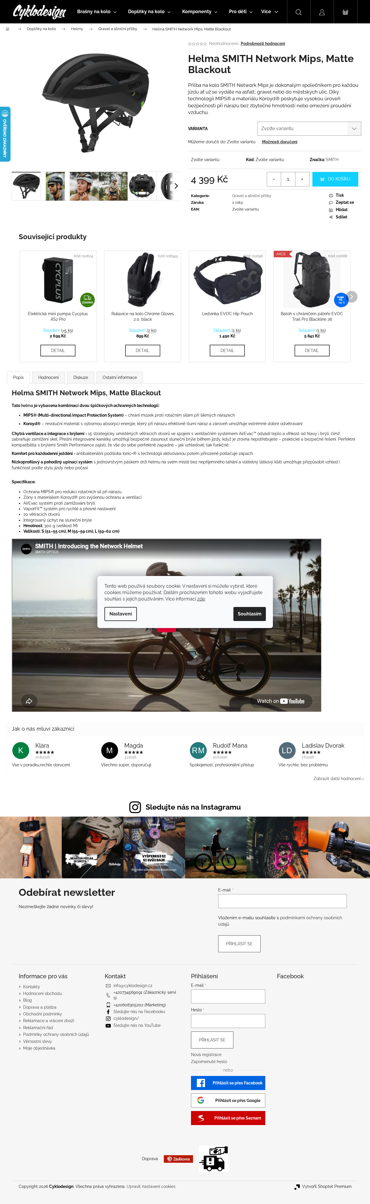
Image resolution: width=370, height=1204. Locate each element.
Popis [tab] (18, 377)
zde (201, 599)
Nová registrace (206, 1054)
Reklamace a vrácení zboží (48, 1020)
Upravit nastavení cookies (151, 1186)
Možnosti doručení (279, 141)
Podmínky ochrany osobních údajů (56, 1034)
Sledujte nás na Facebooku (139, 1011)
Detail (58, 350)
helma (27, 405)
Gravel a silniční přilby (251, 196)
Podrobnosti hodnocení (263, 43)
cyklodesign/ (126, 1018)
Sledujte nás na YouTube (137, 1025)
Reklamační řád (38, 1027)
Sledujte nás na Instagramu (193, 807)
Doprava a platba (39, 1007)
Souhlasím (249, 614)
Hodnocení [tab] (48, 377)
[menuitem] (96, 11)
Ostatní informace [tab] (120, 377)
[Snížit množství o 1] (274, 179)
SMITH (332, 159)
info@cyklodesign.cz (132, 985)
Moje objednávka (39, 1048)
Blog (27, 1000)
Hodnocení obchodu (42, 993)
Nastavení (120, 614)
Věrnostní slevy (37, 1041)
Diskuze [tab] (80, 377)
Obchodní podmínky (42, 1014)
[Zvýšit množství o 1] (302, 179)
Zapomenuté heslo (209, 1061)
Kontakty (31, 986)
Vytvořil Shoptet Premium (327, 1186)
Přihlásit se (239, 943)
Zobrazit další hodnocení (337, 778)
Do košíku (339, 179)
